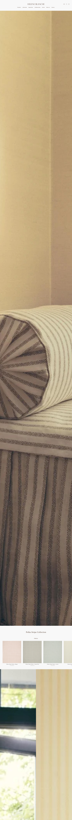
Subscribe (43, 415)
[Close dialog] (50, 399)
